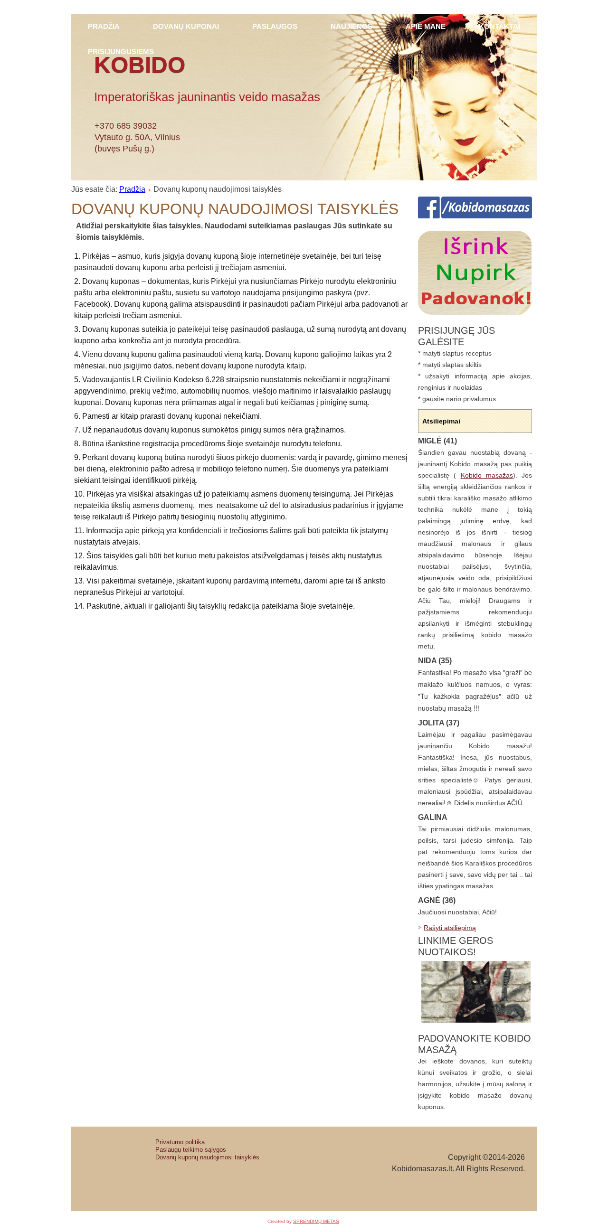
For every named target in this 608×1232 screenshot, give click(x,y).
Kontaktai (499, 26)
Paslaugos (274, 26)
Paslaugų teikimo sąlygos (190, 1149)
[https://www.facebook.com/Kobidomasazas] (475, 216)
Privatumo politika (180, 1142)
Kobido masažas (487, 475)
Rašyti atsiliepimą (450, 927)
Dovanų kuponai (186, 26)
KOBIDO (139, 64)
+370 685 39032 (126, 126)
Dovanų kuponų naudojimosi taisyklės (207, 1157)
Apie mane (426, 26)
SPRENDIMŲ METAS (316, 1221)
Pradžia (104, 26)
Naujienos (351, 26)
